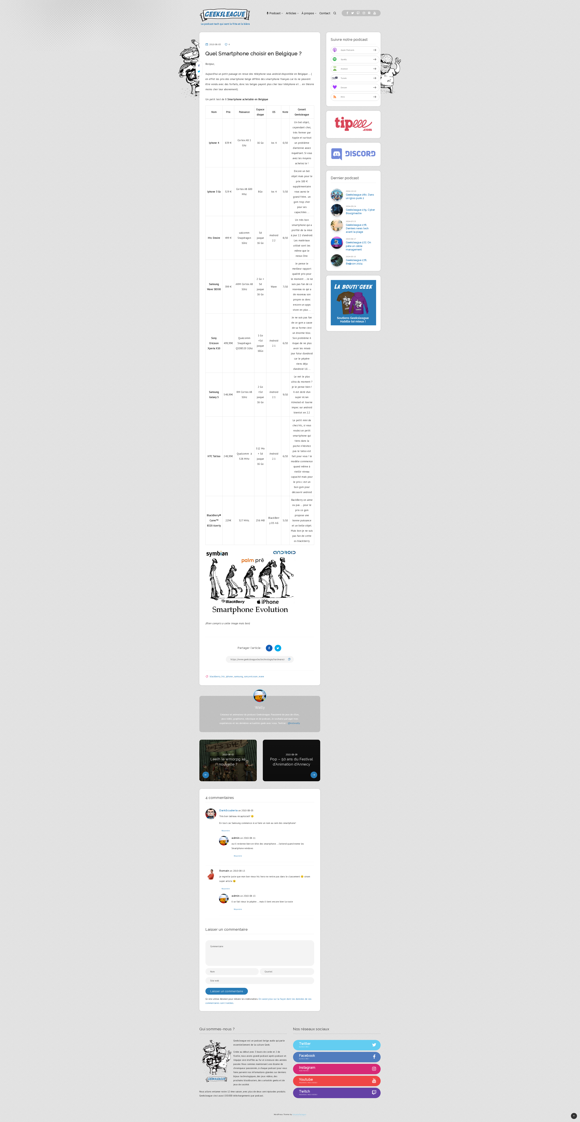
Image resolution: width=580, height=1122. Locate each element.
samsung (238, 676)
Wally (260, 707)
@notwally (294, 723)
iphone (229, 676)
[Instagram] (364, 13)
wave (261, 676)
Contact (324, 13)
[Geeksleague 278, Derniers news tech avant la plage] (337, 225)
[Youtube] (374, 13)
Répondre (226, 830)
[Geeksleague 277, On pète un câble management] (337, 243)
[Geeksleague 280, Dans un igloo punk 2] (337, 195)
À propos (308, 13)
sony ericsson (251, 676)
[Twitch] (358, 13)
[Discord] (369, 13)
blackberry (215, 676)
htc (223, 676)
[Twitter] (352, 13)
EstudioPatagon (299, 1114)
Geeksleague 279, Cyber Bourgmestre (360, 211)
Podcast (275, 13)
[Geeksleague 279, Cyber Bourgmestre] (337, 210)
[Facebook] (347, 13)
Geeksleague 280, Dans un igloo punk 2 (360, 196)
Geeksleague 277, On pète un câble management (358, 246)
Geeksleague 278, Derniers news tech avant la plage (357, 228)
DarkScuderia (228, 810)
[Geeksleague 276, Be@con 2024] (337, 260)
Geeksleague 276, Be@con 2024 (356, 262)
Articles (291, 13)
